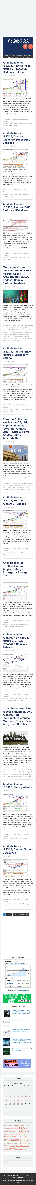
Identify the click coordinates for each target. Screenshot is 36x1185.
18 (10, 1100)
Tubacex (5, 555)
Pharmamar (27, 1143)
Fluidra (24, 257)
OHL (20, 1143)
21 (22, 1100)
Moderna (11, 774)
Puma (24, 489)
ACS (15, 1125)
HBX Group (22, 698)
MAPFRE (11, 336)
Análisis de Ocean (22, 119)
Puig (7, 776)
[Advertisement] (18, 17)
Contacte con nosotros (21, 1179)
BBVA (10, 332)
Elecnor (5, 487)
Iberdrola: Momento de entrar (20, 1020)
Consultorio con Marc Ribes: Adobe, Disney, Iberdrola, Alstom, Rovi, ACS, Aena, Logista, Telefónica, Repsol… (22, 1040)
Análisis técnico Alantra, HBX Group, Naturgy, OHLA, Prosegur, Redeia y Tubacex (16, 640)
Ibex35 (24, 123)
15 (26, 1096)
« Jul (5, 1114)
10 (6, 1096)
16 (30, 1096)
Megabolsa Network (22, 1175)
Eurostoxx (6, 334)
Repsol (29, 489)
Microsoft (26, 336)
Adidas (16, 485)
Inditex (25, 1140)
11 (10, 1096)
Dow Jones (10, 1134)
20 (18, 1100)
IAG (18, 487)
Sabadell (11, 196)
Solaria (16, 125)
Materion (5, 774)
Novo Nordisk (23, 774)
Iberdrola (17, 334)
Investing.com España (24, 990)
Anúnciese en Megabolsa (9, 1179)
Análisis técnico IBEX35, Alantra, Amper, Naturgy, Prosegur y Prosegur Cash (16, 569)
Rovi (11, 1146)
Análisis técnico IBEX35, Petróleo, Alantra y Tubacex (14, 500)
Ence (20, 409)
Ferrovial (13, 1136)
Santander (12, 776)
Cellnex (15, 332)
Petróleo (19, 489)
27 (18, 1104)
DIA (25, 1131)
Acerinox (11, 1125)
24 (6, 1104)
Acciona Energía (19, 328)
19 (14, 1100)
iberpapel (29, 772)
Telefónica (19, 776)
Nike (7, 489)
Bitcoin (25, 1128)
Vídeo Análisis (28, 326)
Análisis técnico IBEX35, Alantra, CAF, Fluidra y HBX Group (16, 207)
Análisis (14, 119)
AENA (18, 1125)
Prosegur (5, 125)
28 (22, 1104)
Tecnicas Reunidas (13, 340)
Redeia (11, 125)
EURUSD (7, 1136)
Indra (29, 1140)
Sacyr (19, 338)
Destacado (6, 121)
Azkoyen (5, 332)
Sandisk (24, 338)
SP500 (5, 340)
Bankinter (16, 1128)
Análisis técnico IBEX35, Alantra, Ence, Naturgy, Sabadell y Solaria (17, 353)
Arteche (28, 330)
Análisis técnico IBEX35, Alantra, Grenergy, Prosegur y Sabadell (16, 137)
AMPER (10, 330)
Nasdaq (5, 338)
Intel (4, 489)
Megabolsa (18, 40)
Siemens (29, 338)
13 (18, 1096)
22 (26, 1100)
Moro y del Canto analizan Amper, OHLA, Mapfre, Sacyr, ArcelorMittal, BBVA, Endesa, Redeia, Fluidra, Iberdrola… (18, 275)
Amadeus (23, 1125)
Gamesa (22, 1136)
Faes (20, 123)
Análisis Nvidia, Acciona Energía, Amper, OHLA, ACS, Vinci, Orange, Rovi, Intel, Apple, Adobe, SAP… (21, 1012)
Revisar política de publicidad (15, 1180)
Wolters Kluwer (27, 776)
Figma (21, 772)
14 (15, 914)
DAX (25, 332)
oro (15, 489)
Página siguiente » (23, 914)
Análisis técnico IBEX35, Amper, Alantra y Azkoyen (18, 849)
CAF (20, 257)
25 (10, 1104)
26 (14, 1104)
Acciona (6, 1125)
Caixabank (7, 1132)
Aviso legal (25, 1180)
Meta (15, 336)
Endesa (29, 332)
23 (30, 1100)
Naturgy (29, 123)
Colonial (20, 332)
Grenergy (21, 194)
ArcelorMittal (22, 330)
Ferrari (10, 487)
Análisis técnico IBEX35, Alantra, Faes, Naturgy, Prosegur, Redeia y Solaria (17, 67)
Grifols (14, 487)
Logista (5, 336)
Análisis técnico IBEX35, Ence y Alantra (17, 785)
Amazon (5, 330)
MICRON (20, 336)
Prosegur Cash (18, 627)
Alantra (16, 123)
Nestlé (17, 774)
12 (14, 1096)
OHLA (10, 338)
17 (6, 1100)
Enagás (16, 1134)
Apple (15, 330)
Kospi (26, 334)
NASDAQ (16, 1143)
